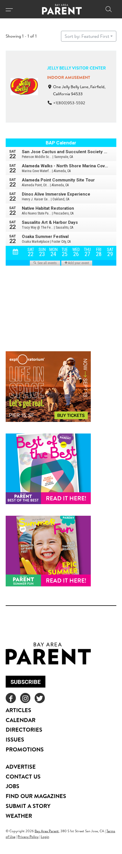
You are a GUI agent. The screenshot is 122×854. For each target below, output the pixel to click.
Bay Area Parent (47, 831)
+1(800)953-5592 (69, 103)
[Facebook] (11, 698)
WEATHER (19, 816)
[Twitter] (40, 698)
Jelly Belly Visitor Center (76, 68)
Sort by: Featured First (87, 36)
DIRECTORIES (24, 729)
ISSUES (15, 739)
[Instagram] (25, 698)
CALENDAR (20, 720)
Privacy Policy (28, 836)
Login (45, 836)
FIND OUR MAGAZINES (36, 796)
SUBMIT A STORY (28, 806)
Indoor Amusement (68, 77)
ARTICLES (18, 710)
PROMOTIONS (25, 749)
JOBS (12, 786)
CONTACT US (23, 776)
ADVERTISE (21, 766)
